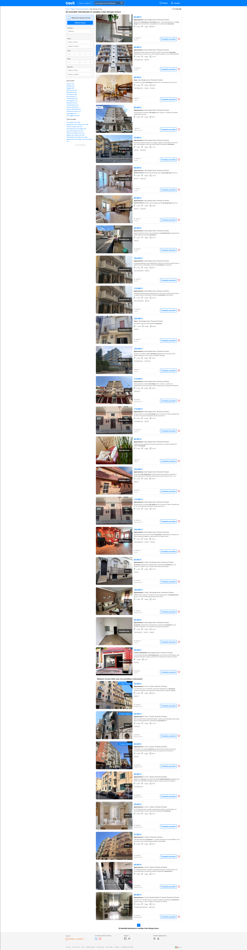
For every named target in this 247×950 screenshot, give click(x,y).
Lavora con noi (76, 947)
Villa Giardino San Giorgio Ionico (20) (77, 137)
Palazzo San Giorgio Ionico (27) (75, 133)
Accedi (176, 3)
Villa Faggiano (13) (72, 101)
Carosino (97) (70, 84)
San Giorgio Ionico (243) (73, 122)
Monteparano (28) (71, 92)
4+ (90, 54)
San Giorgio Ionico (96, 9)
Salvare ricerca (80, 23)
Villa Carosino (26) (72, 94)
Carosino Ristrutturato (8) (74, 109)
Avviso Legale (109, 947)
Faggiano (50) (70, 88)
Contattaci (116, 947)
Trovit (67, 9)
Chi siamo (68, 947)
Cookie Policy (100, 947)
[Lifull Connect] (75, 939)
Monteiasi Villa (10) (72, 103)
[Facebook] (125, 939)
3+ (85, 54)
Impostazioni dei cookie (127, 947)
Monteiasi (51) (70, 86)
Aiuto (83, 947)
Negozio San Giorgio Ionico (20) (75, 135)
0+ (69, 54)
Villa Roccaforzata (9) (73, 107)
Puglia (72, 9)
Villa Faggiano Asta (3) (73, 115)
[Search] (121, 3)
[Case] (96, 939)
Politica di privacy (90, 947)
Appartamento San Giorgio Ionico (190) (77, 124)
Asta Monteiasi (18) (72, 98)
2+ (80, 54)
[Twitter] (129, 939)
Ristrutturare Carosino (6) (74, 111)
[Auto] (100, 939)
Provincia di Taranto (82, 9)
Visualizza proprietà (168, 39)
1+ (75, 54)
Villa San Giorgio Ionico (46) (74, 126)
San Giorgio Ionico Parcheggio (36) (76, 129)
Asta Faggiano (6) (72, 113)
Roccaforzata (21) (72, 96)
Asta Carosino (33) (72, 90)
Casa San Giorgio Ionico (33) (75, 131)
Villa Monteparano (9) (72, 105)
